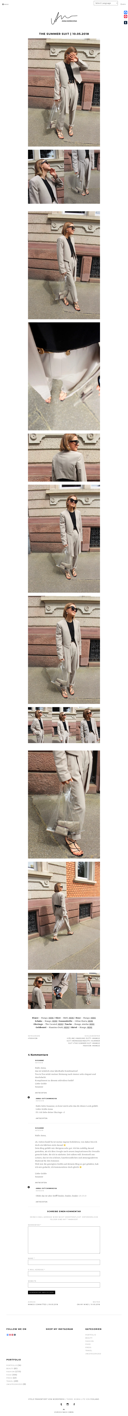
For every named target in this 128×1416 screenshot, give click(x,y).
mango (96, 1046)
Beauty (88, 1338)
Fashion (33, 1038)
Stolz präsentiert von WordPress (46, 1399)
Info (124, 4)
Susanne (39, 1060)
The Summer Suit (82, 1043)
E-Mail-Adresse (36, 1270)
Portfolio (90, 1335)
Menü (6, 4)
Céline (71, 1038)
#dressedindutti (81, 1041)
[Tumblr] (126, 23)
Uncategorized (93, 1354)
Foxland (94, 1399)
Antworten (41, 1093)
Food (88, 1344)
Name (31, 1258)
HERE (51, 1018)
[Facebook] (126, 12)
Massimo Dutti (84, 1038)
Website (32, 1281)
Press (88, 1347)
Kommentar (34, 1225)
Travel (88, 1350)
